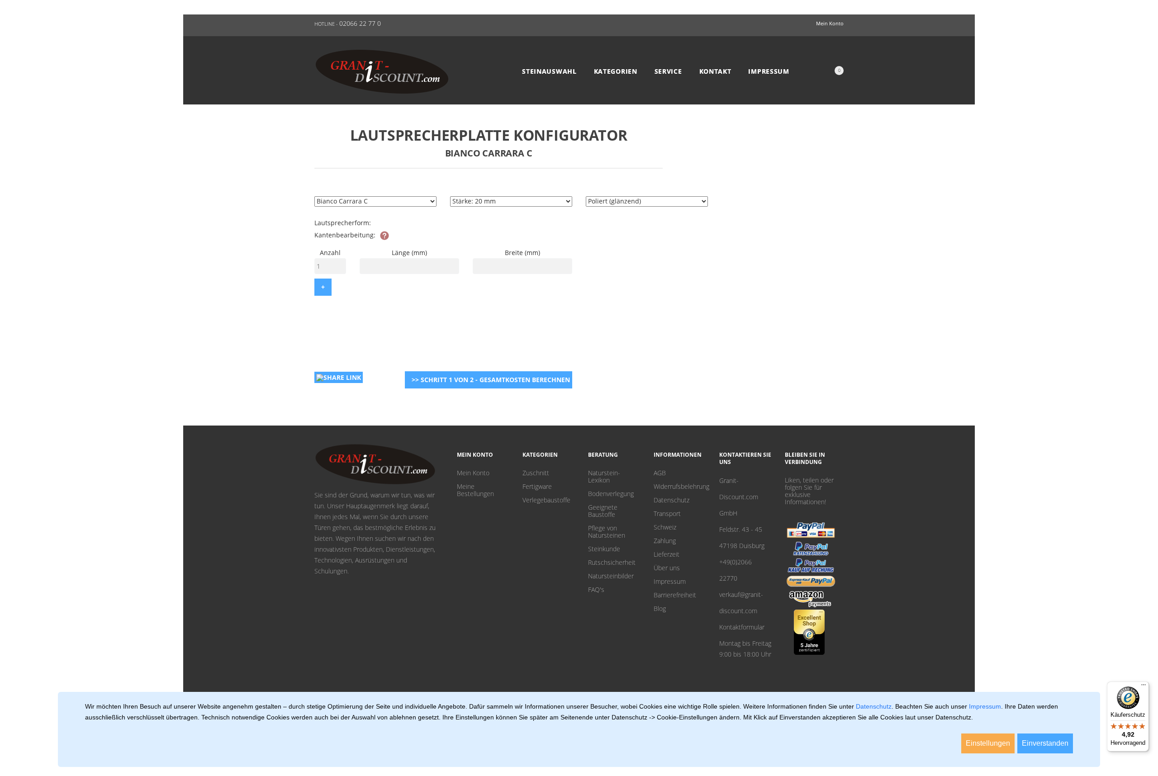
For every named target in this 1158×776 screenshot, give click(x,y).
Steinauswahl (549, 71)
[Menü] (1143, 686)
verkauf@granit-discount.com (741, 602)
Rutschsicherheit (612, 562)
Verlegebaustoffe (546, 500)
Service (668, 71)
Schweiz (665, 527)
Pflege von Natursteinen (606, 532)
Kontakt (715, 71)
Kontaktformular (741, 627)
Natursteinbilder (611, 576)
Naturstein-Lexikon (604, 476)
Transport (667, 513)
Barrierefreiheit (675, 595)
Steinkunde (604, 549)
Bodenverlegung (611, 493)
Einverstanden (1045, 743)
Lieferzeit (666, 554)
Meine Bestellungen (475, 490)
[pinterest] (788, 512)
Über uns (667, 568)
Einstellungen (988, 743)
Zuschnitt (535, 473)
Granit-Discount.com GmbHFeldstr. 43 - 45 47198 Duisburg (741, 513)
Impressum (768, 71)
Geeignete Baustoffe (602, 511)
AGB (660, 473)
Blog (660, 608)
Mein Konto (473, 473)
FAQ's (596, 589)
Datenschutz (671, 500)
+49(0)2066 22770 (735, 570)
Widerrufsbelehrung (680, 486)
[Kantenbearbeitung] (384, 235)
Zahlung (665, 540)
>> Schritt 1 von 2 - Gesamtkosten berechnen (491, 379)
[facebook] (802, 512)
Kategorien (615, 71)
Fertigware (537, 486)
